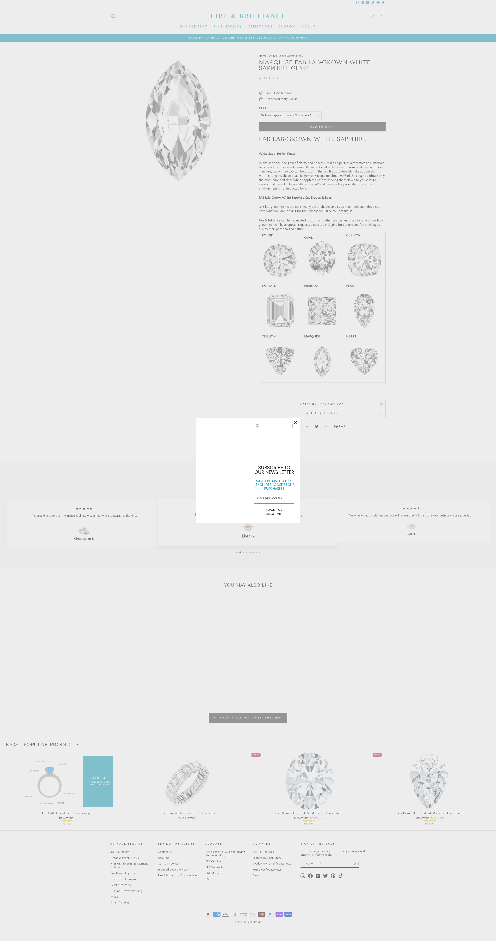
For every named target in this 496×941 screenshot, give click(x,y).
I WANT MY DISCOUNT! (274, 512)
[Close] (295, 422)
